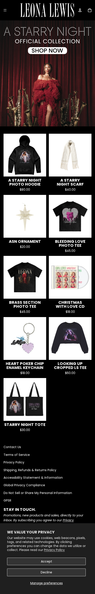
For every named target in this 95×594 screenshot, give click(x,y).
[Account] (80, 10)
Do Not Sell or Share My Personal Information (38, 493)
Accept (46, 561)
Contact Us (12, 447)
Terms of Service (17, 455)
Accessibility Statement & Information (33, 477)
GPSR (7, 500)
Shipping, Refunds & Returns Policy (30, 470)
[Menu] (5, 10)
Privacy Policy (54, 550)
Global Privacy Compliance (24, 485)
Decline (46, 572)
